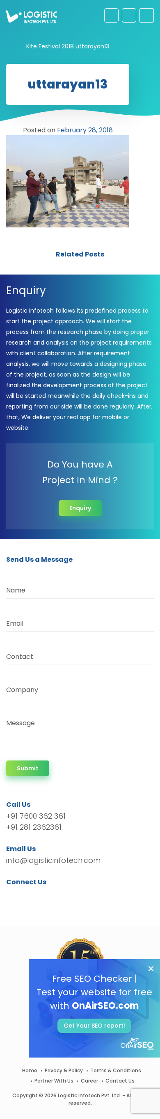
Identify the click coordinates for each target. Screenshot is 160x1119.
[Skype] (62, 897)
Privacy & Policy (64, 1070)
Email (14, 623)
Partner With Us (53, 1080)
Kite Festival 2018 (50, 46)
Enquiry (80, 508)
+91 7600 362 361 (36, 816)
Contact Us (120, 1080)
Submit (28, 768)
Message (20, 723)
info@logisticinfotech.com (53, 860)
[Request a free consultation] (111, 15)
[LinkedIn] (51, 897)
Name (15, 590)
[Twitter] (25, 897)
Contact (19, 656)
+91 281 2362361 (34, 827)
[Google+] (38, 897)
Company (22, 690)
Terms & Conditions (115, 1070)
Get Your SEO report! (94, 1025)
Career (89, 1080)
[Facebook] (14, 897)
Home (29, 1070)
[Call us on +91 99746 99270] (129, 15)
